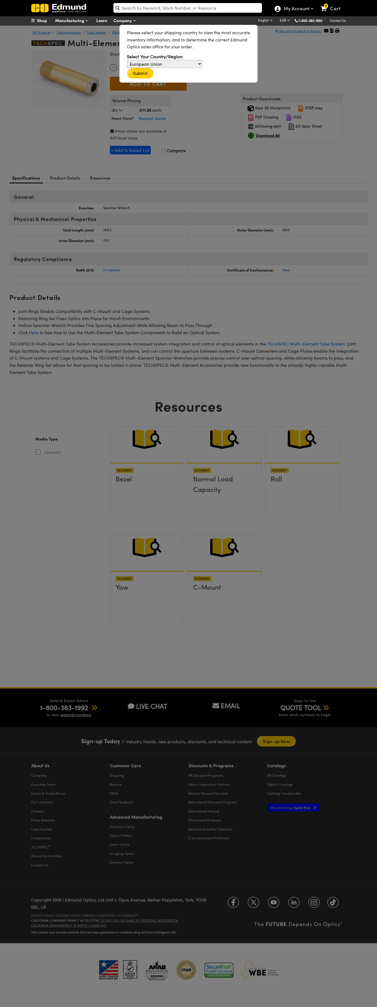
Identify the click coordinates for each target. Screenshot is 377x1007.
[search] (187, 8)
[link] (333, 4)
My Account (296, 9)
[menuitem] (45, 20)
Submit (140, 73)
